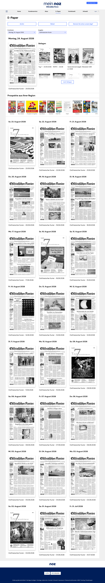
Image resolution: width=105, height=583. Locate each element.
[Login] (95, 11)
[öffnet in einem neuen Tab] (44, 56)
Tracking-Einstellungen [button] (86, 580)
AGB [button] (78, 580)
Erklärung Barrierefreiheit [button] (19, 580)
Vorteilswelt (71, 11)
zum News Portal (91, 3)
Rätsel (52, 24)
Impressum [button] (61, 580)
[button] (7, 11)
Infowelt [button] (55, 580)
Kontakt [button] (50, 580)
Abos (46, 11)
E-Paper (58, 11)
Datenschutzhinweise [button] (70, 580)
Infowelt (85, 11)
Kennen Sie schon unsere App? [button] (83, 24)
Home (19, 11)
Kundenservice (32, 11)
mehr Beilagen (67, 82)
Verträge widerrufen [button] (42, 580)
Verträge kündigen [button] (31, 580)
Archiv (22, 24)
